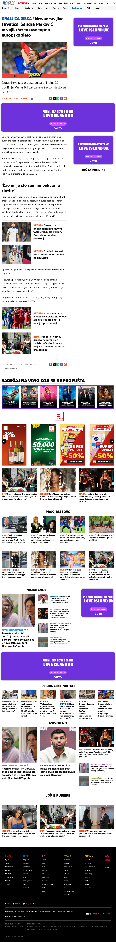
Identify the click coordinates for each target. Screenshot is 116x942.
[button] (4, 388)
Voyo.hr (22, 926)
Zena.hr (14, 926)
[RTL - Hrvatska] (97, 914)
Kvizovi (87, 884)
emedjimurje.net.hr (33, 926)
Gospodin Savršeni (47, 884)
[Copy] (65, 98)
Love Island (45, 877)
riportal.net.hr (82, 926)
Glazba (44, 867)
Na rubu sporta (43, 8)
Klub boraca (29, 8)
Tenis (65, 8)
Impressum (9, 911)
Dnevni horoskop (90, 867)
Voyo (43, 891)
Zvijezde (44, 860)
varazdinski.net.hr (70, 926)
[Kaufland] (58, 416)
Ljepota (66, 870)
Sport (34, 3)
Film (43, 863)
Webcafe (58, 3)
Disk (20, 364)
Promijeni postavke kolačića (15, 916)
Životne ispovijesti (69, 891)
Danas (8, 855)
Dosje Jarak (8, 881)
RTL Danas (8, 870)
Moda (65, 877)
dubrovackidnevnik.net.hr (98, 926)
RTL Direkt (8, 874)
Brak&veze (67, 860)
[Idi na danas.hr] (24, 3)
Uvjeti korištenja (31, 911)
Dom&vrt (66, 863)
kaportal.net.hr (56, 926)
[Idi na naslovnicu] (9, 5)
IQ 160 (79, 3)
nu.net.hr (42, 929)
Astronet (87, 860)
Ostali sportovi (77, 8)
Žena (66, 3)
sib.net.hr (46, 926)
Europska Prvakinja (9, 364)
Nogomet (5, 8)
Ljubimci (66, 874)
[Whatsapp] (57, 98)
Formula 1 (98, 8)
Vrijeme (7, 884)
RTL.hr (7, 926)
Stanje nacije (9, 877)
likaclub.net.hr (52, 929)
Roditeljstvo (67, 884)
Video (107, 859)
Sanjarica (107, 867)
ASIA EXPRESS (90, 3)
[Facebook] (50, 98)
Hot (41, 3)
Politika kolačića (45, 911)
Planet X (87, 877)
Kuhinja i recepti (68, 867)
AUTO (72, 3)
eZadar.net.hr (31, 929)
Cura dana (88, 863)
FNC (88, 8)
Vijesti (7, 860)
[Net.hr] (106, 914)
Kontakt (69, 911)
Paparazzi (45, 870)
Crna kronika (9, 867)
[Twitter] (54, 98)
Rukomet (16, 8)
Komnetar (88, 870)
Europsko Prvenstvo (10, 369)
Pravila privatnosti (59, 911)
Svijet (7, 863)
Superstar (45, 881)
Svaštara (87, 881)
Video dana (88, 888)
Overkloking (88, 874)
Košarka (56, 8)
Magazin (48, 3)
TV (43, 874)
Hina (25, 99)
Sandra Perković (30, 364)
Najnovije (108, 864)
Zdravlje (66, 888)
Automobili (67, 895)
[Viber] (61, 98)
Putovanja (67, 881)
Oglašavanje (19, 911)
